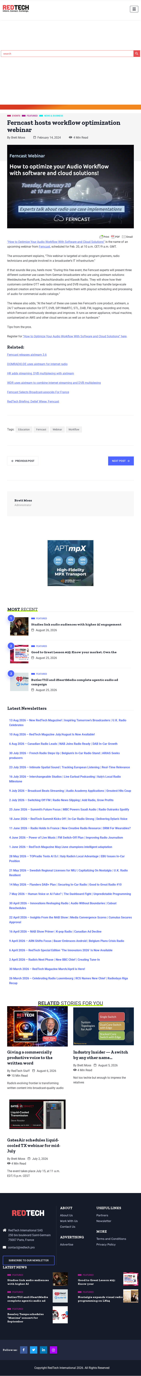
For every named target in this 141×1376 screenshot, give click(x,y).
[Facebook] (23, 1350)
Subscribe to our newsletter (29, 1260)
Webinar (57, 429)
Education (24, 429)
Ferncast (44, 246)
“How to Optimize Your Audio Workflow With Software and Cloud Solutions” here (74, 336)
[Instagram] (53, 1350)
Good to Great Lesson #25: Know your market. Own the (74, 652)
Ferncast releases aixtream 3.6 (27, 354)
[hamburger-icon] (134, 9)
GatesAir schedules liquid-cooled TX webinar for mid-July (33, 1145)
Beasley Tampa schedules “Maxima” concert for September (25, 1317)
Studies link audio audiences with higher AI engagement (76, 624)
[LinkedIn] (43, 1350)
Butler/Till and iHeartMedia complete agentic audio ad (27, 1298)
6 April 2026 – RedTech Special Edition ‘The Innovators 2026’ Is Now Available (61, 950)
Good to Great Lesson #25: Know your (96, 1282)
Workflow (73, 429)
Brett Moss (18, 137)
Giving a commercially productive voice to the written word (30, 1057)
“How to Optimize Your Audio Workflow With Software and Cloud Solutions (55, 242)
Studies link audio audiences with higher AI (28, 1282)
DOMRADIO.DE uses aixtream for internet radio (37, 364)
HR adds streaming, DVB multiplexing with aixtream (40, 373)
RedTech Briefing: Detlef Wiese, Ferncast (33, 401)
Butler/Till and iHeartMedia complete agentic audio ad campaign (74, 682)
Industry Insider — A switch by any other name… (100, 1054)
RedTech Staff (20, 1071)
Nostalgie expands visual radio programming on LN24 (100, 1298)
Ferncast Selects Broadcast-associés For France (38, 392)
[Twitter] (33, 1350)
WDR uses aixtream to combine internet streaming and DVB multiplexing (54, 383)
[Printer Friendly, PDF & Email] (116, 237)
